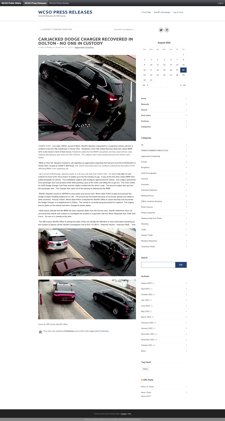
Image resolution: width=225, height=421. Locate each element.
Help (129, 414)
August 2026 (164, 42)
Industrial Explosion (149, 190)
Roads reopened (148, 213)
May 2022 (145, 311)
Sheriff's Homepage (162, 12)
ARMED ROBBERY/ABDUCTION (154, 150)
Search (144, 110)
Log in (220, 3)
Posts (151, 387)
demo (145, 369)
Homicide (145, 184)
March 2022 (146, 317)
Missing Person (147, 196)
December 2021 (147, 334)
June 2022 (145, 306)
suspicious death (148, 246)
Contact (123, 414)
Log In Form (178, 12)
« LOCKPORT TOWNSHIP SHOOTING (56, 29)
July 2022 (145, 300)
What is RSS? (146, 396)
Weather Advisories (149, 241)
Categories (146, 127)
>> (184, 85)
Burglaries (145, 167)
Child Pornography (149, 173)
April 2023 (145, 289)
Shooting (144, 224)
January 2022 (146, 328)
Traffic (143, 230)
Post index (146, 115)
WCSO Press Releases (35, 3)
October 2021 (146, 345)
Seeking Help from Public (151, 218)
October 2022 (146, 294)
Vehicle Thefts (147, 235)
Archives (145, 121)
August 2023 (146, 283)
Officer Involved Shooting (151, 201)
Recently (145, 104)
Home (143, 98)
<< (144, 85)
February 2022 (147, 323)
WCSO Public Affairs (11, 3)
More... (144, 351)
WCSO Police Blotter (59, 3)
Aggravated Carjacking (84, 47)
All (142, 145)
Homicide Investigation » (124, 29)
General (144, 179)
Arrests (144, 162)
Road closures (147, 207)
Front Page (146, 12)
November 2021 (147, 340)
